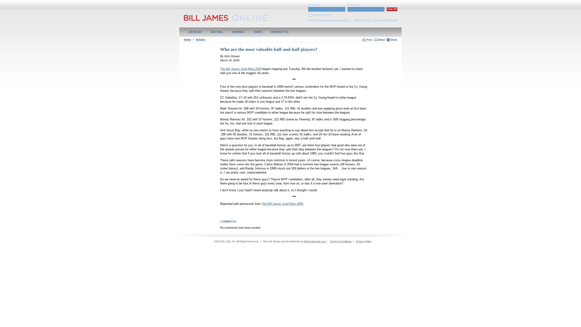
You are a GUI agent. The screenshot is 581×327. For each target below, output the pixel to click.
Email (381, 39)
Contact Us (280, 32)
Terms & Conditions (341, 241)
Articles (195, 32)
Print (369, 39)
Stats (258, 32)
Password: (353, 4)
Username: (314, 4)
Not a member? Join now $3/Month (375, 20)
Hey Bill (217, 32)
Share (393, 39)
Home (187, 39)
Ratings (238, 32)
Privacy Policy (364, 241)
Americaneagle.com (315, 241)
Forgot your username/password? (329, 20)
